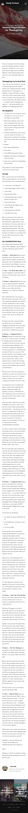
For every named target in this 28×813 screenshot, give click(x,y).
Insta (16, 804)
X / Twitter (10, 804)
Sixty (4, 804)
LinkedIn (22, 804)
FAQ (14, 807)
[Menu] (25, 3)
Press (9, 807)
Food (5, 25)
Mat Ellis (13, 766)
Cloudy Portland (12, 3)
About (18, 807)
